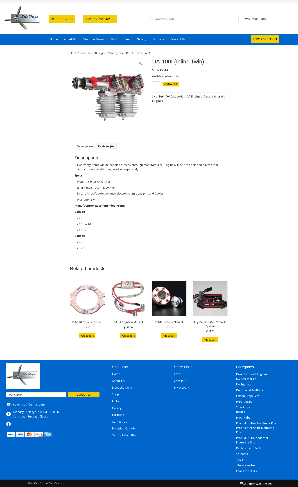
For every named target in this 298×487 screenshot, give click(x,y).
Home (73, 53)
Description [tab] (85, 146)
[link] (54, 39)
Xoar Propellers (246, 471)
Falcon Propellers (247, 396)
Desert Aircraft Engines (93, 53)
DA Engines (116, 53)
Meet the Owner (123, 387)
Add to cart (170, 84)
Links (115, 401)
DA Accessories (246, 379)
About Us (118, 381)
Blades (240, 412)
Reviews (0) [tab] (106, 146)
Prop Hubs (243, 417)
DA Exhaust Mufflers (249, 390)
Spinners (242, 454)
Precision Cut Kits (124, 428)
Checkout (180, 381)
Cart (177, 374)
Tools (240, 459)
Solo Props (243, 407)
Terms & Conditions (125, 435)
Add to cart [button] (87, 335)
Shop (115, 394)
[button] (140, 63)
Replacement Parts (249, 448)
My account (181, 387)
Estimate (118, 415)
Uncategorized (247, 465)
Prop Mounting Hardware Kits (256, 423)
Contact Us (119, 421)
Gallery (116, 408)
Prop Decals (244, 402)
